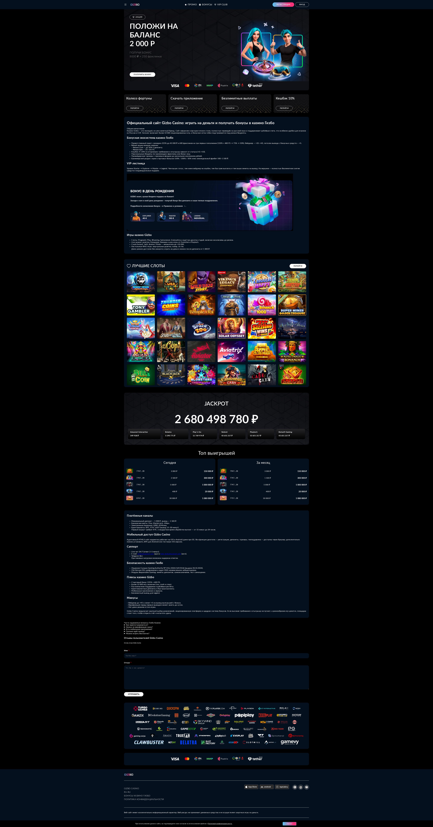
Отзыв (127, 663)
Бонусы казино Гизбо (137, 796)
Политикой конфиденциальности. (220, 824)
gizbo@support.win (146, 554)
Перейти (134, 108)
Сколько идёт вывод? (135, 631)
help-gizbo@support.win (170, 554)
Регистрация (283, 4)
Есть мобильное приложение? (139, 629)
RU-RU (127, 792)
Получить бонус (142, 74)
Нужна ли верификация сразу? (139, 627)
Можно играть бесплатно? (137, 633)
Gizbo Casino (131, 789)
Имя (126, 650)
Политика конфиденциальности (144, 799)
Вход (302, 4)
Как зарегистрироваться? (137, 625)
